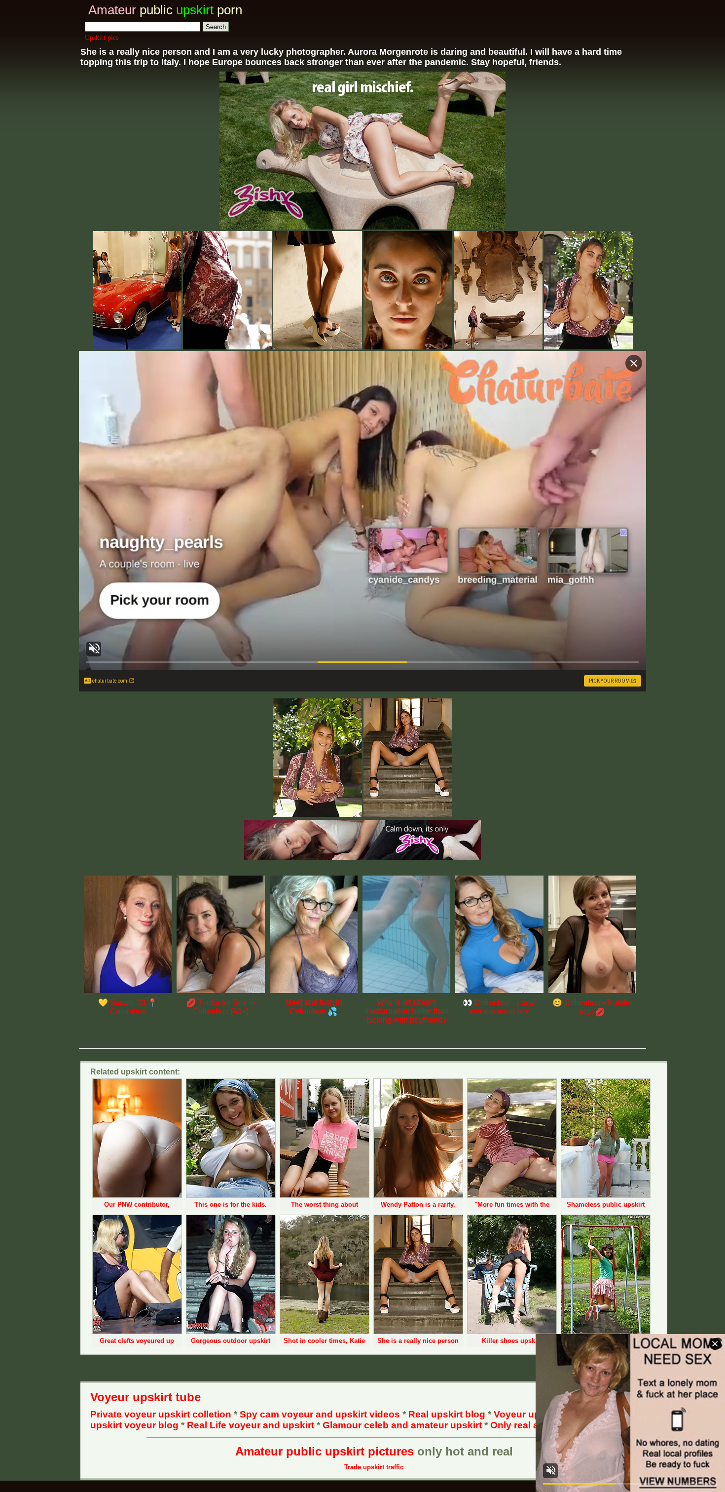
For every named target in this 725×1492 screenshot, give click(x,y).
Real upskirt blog (446, 1414)
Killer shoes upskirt (512, 1340)
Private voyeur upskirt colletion (160, 1414)
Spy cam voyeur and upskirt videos (320, 1414)
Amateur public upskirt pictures (324, 1451)
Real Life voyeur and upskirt (250, 1425)
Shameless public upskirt (606, 1204)
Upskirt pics (101, 37)
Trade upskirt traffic (373, 1467)
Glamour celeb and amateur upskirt (403, 1425)
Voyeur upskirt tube (145, 1397)
